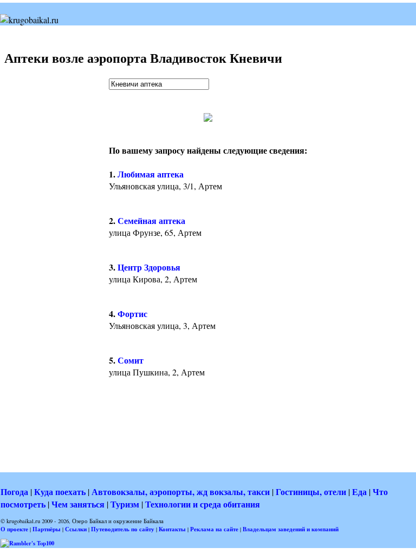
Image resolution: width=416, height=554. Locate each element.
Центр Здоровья (149, 267)
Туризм (124, 504)
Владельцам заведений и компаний (291, 529)
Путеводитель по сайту (122, 529)
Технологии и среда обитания (202, 504)
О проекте (14, 529)
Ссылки (76, 529)
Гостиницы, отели (311, 491)
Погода (14, 491)
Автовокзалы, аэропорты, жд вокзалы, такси (181, 491)
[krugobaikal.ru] (29, 19)
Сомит (131, 360)
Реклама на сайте (214, 529)
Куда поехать (60, 491)
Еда (359, 491)
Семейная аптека (151, 220)
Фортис (132, 313)
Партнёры (46, 529)
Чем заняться (78, 504)
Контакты (172, 529)
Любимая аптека (151, 174)
